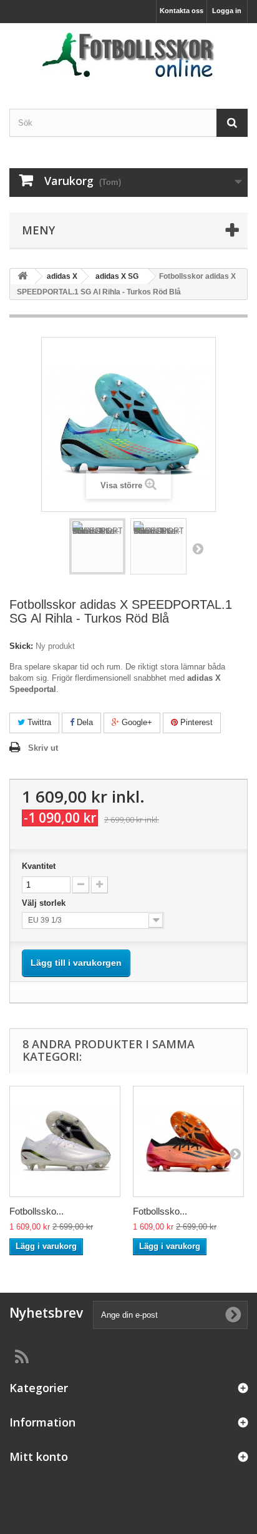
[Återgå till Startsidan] (22, 276)
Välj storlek (46, 903)
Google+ (135, 722)
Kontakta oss (181, 10)
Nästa (198, 548)
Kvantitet (39, 866)
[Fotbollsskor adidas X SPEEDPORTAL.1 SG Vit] (64, 1141)
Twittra (38, 722)
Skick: (21, 646)
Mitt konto (38, 1456)
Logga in (226, 10)
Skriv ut (43, 748)
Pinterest (195, 722)
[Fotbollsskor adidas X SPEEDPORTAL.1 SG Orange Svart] (188, 1141)
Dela (83, 722)
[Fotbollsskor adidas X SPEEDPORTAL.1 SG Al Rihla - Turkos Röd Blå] (97, 546)
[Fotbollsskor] (128, 55)
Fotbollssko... (36, 1211)
